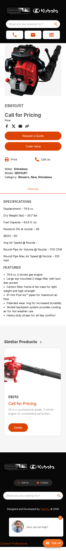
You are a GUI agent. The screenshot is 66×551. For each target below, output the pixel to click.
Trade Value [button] (33, 146)
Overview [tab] (33, 188)
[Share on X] (14, 126)
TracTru (44, 509)
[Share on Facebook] (7, 126)
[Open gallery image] (33, 70)
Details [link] (18, 427)
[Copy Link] (27, 126)
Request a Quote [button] (33, 136)
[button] (14, 35)
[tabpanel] (33, 70)
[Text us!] (53, 543)
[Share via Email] (20, 126)
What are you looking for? (26, 24)
